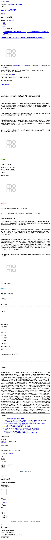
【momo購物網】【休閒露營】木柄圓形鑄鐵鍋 (13, 418)
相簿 (4, 23)
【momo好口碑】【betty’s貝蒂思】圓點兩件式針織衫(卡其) (16, 425)
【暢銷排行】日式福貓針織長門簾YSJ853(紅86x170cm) (16, 431)
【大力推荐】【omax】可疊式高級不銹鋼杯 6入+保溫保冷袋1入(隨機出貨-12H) (21, 429)
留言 (14, 450)
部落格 (4, 24)
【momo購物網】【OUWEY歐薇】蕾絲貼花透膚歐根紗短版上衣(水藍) (19, 421)
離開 (7, 537)
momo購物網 (11, 74)
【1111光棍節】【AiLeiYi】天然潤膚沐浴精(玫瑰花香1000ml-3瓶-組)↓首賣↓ (20, 433)
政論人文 (11, 453)
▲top (2, 456)
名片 (4, 26)
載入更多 (3, 458)
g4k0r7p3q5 (3, 442)
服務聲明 (38, 521)
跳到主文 (3, 13)
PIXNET (15, 521)
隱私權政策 (33, 521)
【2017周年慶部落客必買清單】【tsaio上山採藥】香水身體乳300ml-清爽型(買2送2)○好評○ (24, 423)
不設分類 (11, 20)
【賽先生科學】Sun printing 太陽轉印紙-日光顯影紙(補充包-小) (23, 38)
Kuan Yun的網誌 (8, 10)
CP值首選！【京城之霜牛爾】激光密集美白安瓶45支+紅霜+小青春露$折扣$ (21, 428)
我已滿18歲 (3, 537)
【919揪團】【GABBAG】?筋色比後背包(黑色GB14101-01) (16, 426)
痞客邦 (11, 450)
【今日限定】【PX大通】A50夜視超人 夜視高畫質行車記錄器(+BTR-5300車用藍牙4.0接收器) (24, 420)
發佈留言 (3, 466)
